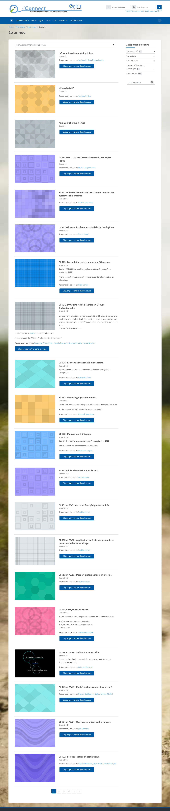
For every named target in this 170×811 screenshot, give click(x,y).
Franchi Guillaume (85, 694)
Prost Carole (83, 285)
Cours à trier (131, 73)
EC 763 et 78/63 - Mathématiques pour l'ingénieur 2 (85, 687)
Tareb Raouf (83, 234)
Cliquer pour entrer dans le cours (77, 66)
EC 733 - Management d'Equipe (75, 433)
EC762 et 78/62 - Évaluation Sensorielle (79, 652)
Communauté (132, 51)
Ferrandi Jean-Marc (86, 414)
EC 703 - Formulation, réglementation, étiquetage (84, 262)
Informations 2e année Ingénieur (76, 53)
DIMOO (33, 333)
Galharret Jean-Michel (103, 694)
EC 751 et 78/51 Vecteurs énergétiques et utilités (84, 505)
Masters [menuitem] (62, 20)
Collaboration (132, 60)
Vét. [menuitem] (32, 20)
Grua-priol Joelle (75, 343)
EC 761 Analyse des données (73, 609)
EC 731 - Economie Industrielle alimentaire (81, 362)
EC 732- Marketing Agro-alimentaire (77, 397)
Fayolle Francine (60, 343)
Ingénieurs (31, 27)
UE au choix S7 (66, 88)
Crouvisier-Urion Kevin (43, 343)
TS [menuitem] (54, 20)
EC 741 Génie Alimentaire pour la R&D (78, 470)
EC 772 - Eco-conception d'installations (79, 756)
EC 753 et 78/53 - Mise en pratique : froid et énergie (85, 574)
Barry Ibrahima (84, 377)
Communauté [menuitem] (21, 20)
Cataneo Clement (85, 667)
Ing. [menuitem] (40, 20)
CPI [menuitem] (47, 20)
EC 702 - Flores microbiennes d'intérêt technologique (86, 227)
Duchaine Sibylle (85, 450)
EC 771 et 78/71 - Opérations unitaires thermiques (85, 721)
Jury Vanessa (83, 477)
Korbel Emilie (88, 343)
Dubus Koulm (98, 60)
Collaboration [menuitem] (75, 20)
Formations (20, 27)
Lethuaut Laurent (85, 202)
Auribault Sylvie (84, 60)
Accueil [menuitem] (11, 20)
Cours (10, 27)
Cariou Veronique (85, 632)
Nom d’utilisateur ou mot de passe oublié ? (144, 11)
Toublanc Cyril (84, 512)
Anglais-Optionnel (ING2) (72, 122)
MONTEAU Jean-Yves (86, 168)
